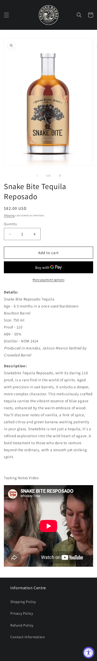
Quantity (10, 224)
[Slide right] (60, 175)
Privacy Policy (21, 613)
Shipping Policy (23, 601)
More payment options (48, 280)
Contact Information (27, 637)
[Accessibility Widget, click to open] (88, 652)
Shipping (9, 215)
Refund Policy (21, 625)
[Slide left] (37, 175)
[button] (6, 15)
